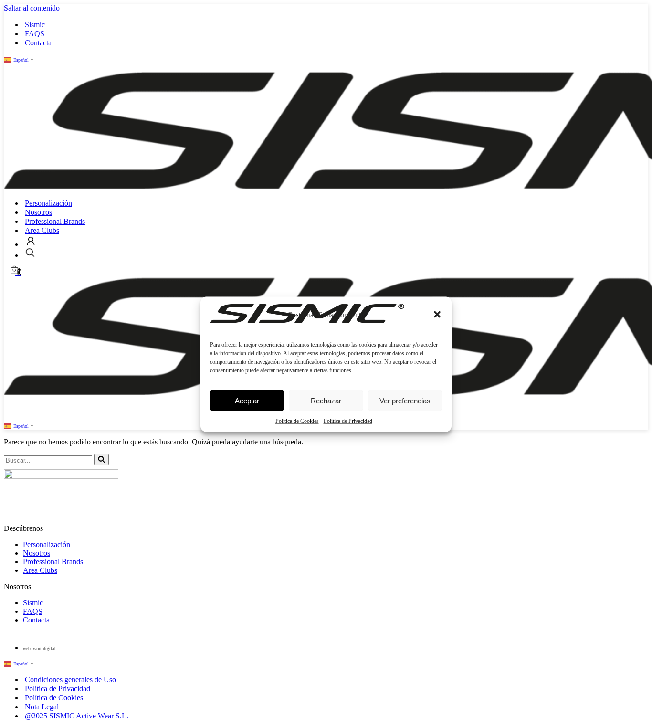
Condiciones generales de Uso (70, 679)
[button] (437, 314)
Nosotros (38, 212)
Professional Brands (55, 221)
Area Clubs (42, 230)
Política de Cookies (297, 420)
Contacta (38, 43)
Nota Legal (42, 707)
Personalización (48, 203)
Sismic (35, 25)
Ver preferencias (405, 400)
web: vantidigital (39, 648)
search (30, 252)
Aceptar (247, 400)
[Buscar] (101, 459)
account (31, 241)
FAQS (34, 34)
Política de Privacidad (348, 420)
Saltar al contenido (32, 8)
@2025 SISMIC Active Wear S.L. (76, 716)
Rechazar (326, 400)
